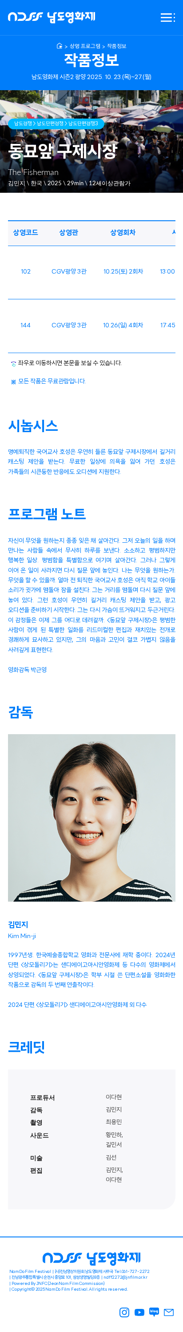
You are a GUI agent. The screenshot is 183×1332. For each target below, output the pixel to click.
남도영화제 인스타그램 (125, 1312)
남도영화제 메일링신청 (169, 1312)
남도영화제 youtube (139, 1312)
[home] (59, 46)
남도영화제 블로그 (154, 1312)
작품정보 (117, 46)
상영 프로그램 (85, 46)
